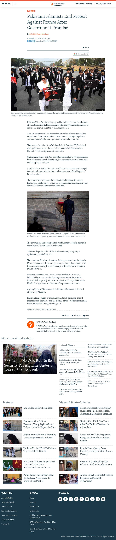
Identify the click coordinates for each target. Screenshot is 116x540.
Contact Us (5, 524)
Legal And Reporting (9, 515)
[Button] (86, 47)
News (32, 498)
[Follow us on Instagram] (71, 499)
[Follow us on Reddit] (65, 499)
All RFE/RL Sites (7, 520)
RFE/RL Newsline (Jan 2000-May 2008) (43, 523)
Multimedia (34, 511)
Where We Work (7, 502)
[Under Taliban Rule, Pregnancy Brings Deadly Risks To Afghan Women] (68, 438)
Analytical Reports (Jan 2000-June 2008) (43, 530)
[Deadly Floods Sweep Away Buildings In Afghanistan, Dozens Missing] (68, 452)
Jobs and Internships (9, 511)
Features (33, 502)
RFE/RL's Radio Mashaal (38, 34)
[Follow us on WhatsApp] (98, 499)
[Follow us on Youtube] (60, 499)
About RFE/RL (6, 498)
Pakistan (31, 11)
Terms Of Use (6, 507)
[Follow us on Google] (76, 499)
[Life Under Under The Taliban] (12, 412)
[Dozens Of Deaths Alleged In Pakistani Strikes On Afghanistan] (68, 465)
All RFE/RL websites (103, 4)
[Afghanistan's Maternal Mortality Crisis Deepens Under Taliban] (12, 438)
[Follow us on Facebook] (87, 499)
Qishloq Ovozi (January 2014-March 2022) (41, 517)
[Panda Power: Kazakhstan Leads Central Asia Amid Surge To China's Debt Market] (12, 479)
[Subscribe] (103, 499)
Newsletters (34, 507)
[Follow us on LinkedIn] (92, 499)
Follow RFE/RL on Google (84, 4)
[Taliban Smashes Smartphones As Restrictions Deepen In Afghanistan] (68, 479)
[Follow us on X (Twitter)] (82, 499)
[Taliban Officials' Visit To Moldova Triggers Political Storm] (12, 452)
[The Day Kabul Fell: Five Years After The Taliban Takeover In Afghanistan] (68, 425)
